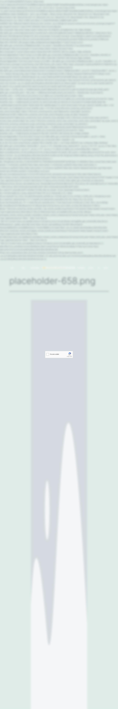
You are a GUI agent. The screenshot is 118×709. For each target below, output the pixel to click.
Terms (71, 356)
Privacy (68, 356)
